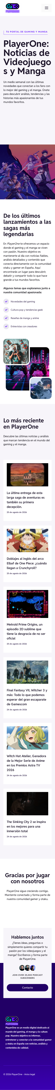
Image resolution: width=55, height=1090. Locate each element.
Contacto (27, 987)
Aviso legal (29, 1074)
